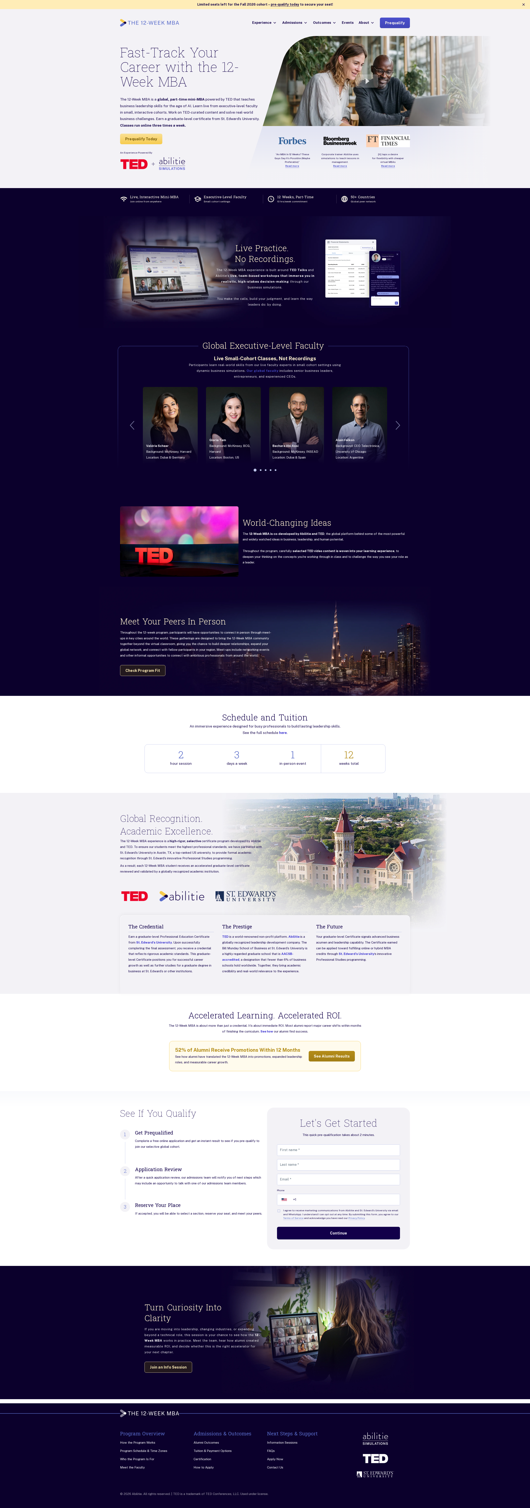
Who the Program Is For (137, 1459)
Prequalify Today (141, 139)
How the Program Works (137, 1442)
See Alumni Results (332, 1056)
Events (348, 22)
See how (266, 1031)
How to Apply (204, 1467)
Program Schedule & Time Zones (143, 1451)
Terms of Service (293, 1218)
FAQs (271, 1451)
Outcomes (322, 22)
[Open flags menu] (284, 1199)
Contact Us (275, 1467)
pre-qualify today (285, 4)
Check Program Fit (142, 670)
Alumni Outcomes (206, 1442)
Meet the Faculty (132, 1467)
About (364, 22)
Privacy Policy (356, 1218)
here (283, 733)
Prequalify (395, 23)
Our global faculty (262, 370)
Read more (292, 165)
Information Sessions (282, 1442)
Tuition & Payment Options (213, 1451)
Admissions (292, 22)
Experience (262, 22)
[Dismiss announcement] (523, 4)
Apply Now (275, 1459)
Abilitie (294, 936)
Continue (338, 1233)
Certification (202, 1459)
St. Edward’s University (154, 942)
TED (225, 936)
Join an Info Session (168, 1367)
